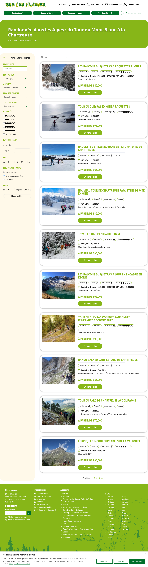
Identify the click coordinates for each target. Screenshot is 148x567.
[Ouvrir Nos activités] (52, 13)
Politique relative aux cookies (19, 564)
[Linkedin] (15, 506)
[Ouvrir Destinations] (23, 13)
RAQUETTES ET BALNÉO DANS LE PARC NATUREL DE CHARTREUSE (110, 148)
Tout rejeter (121, 561)
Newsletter (11, 510)
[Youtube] (12, 506)
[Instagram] (9, 506)
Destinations (23, 40)
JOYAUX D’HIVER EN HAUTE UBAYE (99, 234)
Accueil (10, 40)
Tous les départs (11, 172)
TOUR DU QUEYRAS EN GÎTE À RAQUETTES (104, 106)
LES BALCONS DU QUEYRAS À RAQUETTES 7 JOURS (109, 66)
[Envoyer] (29, 513)
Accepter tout (137, 561)
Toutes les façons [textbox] (10, 97)
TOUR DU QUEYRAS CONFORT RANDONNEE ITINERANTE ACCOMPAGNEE (104, 319)
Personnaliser (105, 561)
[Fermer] (145, 553)
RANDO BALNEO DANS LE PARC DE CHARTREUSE (108, 360)
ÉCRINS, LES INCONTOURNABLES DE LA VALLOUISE (109, 441)
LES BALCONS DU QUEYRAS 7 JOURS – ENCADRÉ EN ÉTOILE (110, 276)
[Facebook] (6, 506)
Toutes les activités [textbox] (11, 88)
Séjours (16, 40)
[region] (74, 559)
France (30, 40)
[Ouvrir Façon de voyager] (83, 13)
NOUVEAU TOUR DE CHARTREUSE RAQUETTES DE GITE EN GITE (111, 192)
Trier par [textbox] (44, 57)
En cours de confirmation (14, 176)
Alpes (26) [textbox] (8, 79)
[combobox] (15, 78)
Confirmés (9, 180)
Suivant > (102, 478)
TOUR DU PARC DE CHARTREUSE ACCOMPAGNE (107, 400)
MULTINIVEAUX (11, 134)
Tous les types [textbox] (9, 106)
